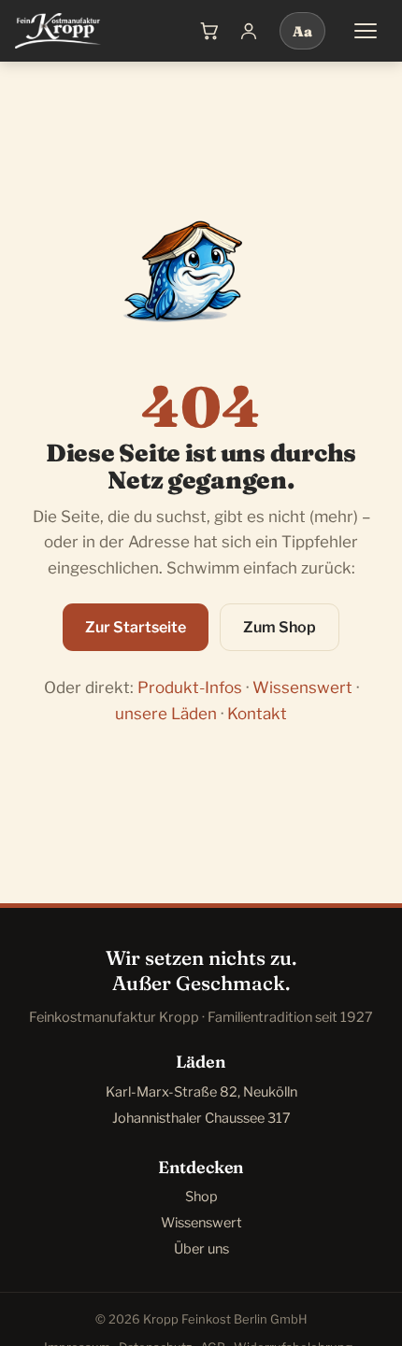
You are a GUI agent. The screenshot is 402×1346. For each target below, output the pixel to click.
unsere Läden (166, 713)
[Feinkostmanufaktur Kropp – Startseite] (58, 31)
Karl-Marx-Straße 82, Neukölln (201, 1092)
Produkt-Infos (189, 687)
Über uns (201, 1248)
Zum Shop (279, 627)
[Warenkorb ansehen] (209, 30)
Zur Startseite (135, 627)
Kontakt (257, 713)
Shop (201, 1196)
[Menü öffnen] (365, 30)
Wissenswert (302, 687)
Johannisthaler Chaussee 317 (201, 1118)
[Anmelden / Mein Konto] (248, 30)
